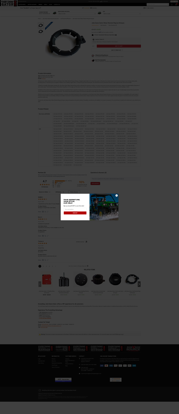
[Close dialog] (116, 195)
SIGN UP (75, 213)
